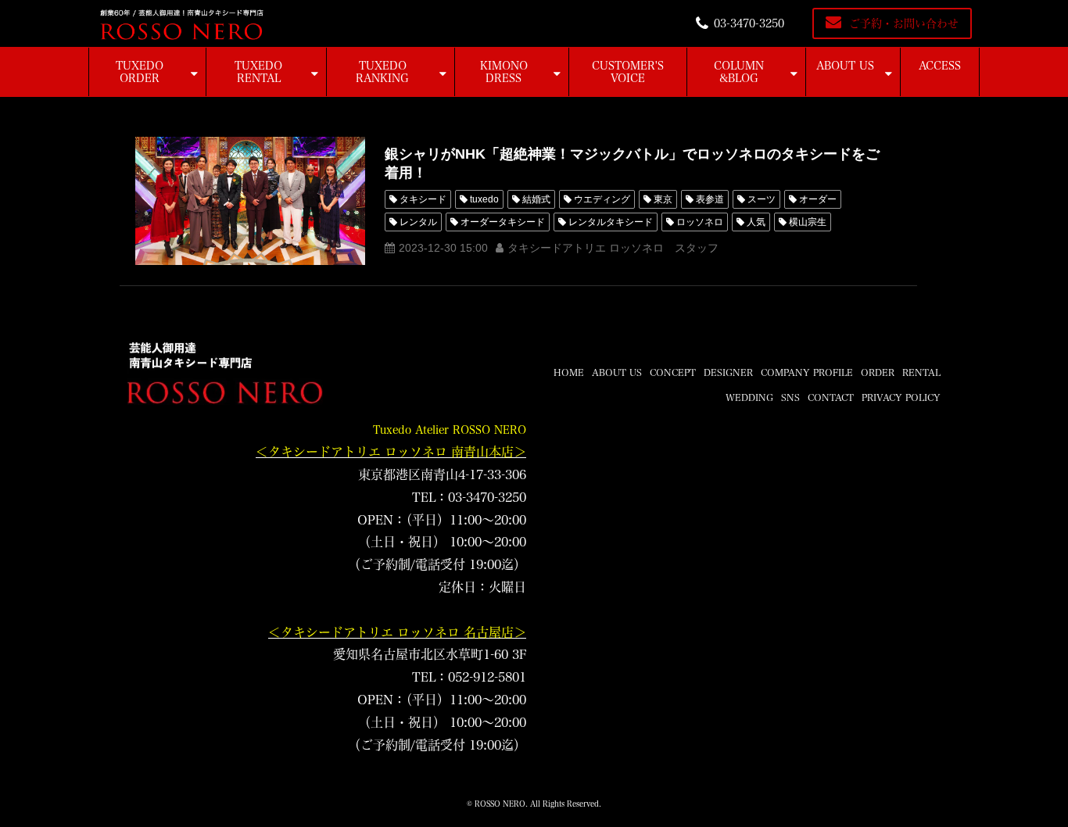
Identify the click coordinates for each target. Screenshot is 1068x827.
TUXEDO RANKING (382, 72)
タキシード (423, 199)
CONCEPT (673, 372)
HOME (569, 372)
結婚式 (536, 199)
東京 (663, 199)
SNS (790, 397)
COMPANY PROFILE (807, 372)
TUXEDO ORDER (139, 72)
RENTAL (921, 372)
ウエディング (602, 199)
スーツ (761, 199)
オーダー (818, 199)
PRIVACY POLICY (901, 397)
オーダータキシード (503, 222)
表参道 (710, 199)
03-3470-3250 (749, 23)
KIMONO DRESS (504, 72)
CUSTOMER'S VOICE (628, 72)
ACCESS (940, 65)
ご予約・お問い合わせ (904, 23)
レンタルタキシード (610, 222)
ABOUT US (845, 65)
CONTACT (831, 397)
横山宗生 (807, 222)
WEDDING (749, 397)
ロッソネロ (699, 222)
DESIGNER (728, 372)
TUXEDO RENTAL (258, 72)
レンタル (418, 222)
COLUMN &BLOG (739, 72)
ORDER (877, 372)
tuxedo (484, 199)
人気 (756, 222)
